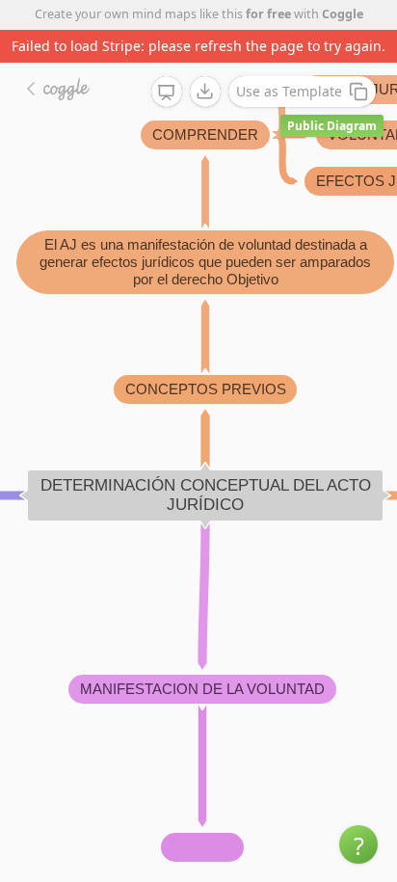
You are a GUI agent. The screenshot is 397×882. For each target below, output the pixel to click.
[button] (358, 844)
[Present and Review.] (166, 92)
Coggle (342, 14)
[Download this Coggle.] (205, 91)
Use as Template (289, 91)
